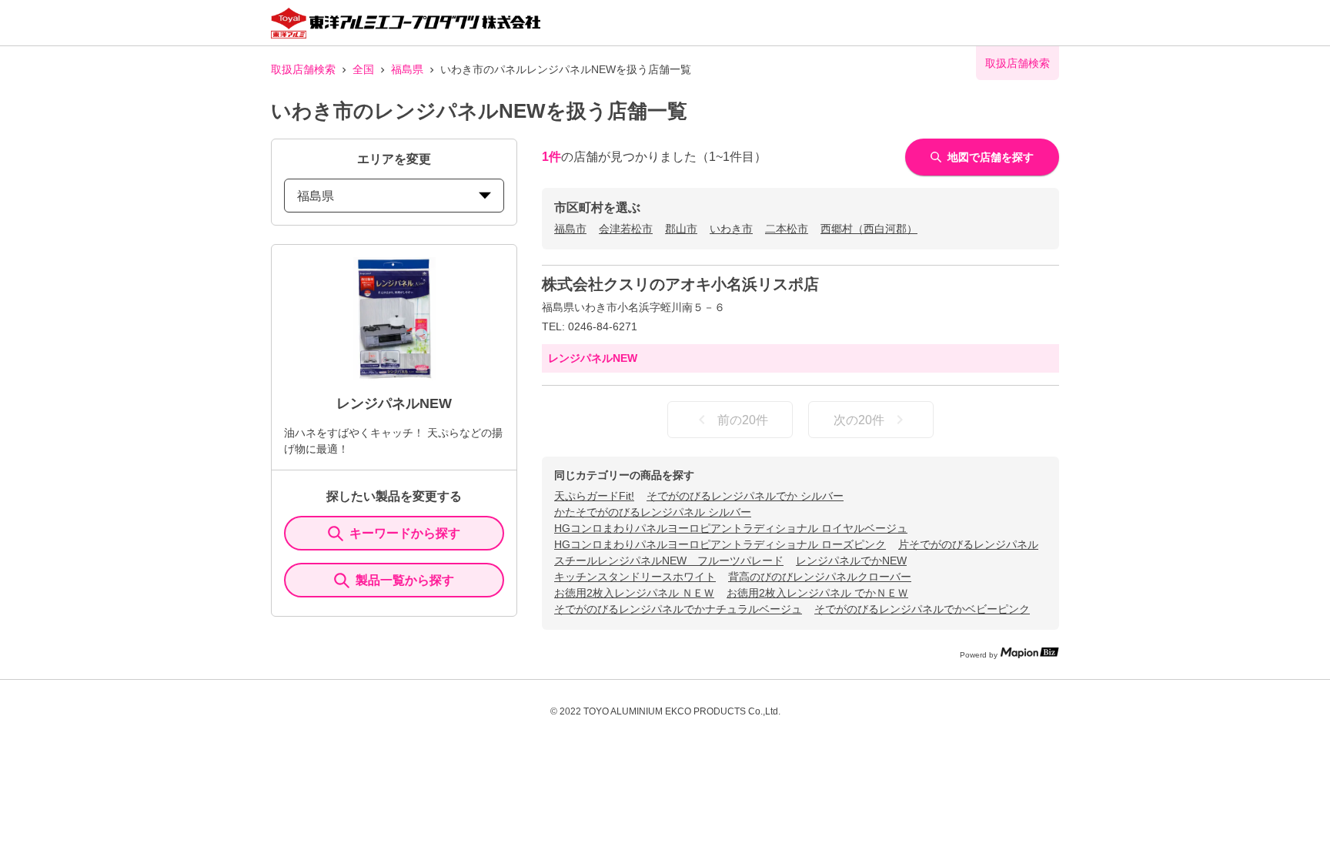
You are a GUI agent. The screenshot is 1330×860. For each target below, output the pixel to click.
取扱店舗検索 (303, 69)
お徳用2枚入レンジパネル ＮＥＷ (634, 593)
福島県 (407, 69)
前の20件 (742, 420)
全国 (363, 69)
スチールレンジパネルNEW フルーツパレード (669, 560)
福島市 (570, 229)
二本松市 (786, 229)
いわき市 (731, 229)
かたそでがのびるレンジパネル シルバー (652, 512)
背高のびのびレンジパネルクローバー (819, 577)
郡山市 (681, 229)
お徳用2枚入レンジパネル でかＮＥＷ (817, 593)
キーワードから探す (404, 533)
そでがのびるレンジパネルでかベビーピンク (922, 609)
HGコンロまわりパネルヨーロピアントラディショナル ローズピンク (720, 544)
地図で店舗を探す (990, 157)
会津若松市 (626, 229)
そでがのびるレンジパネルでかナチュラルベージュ (678, 609)
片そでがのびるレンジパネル (968, 544)
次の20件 (859, 420)
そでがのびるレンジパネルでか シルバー (745, 496)
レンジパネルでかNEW (851, 560)
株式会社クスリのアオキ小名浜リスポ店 (680, 284)
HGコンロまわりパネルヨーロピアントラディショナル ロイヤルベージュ (730, 528)
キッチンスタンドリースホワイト (635, 577)
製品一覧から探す (405, 580)
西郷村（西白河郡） (868, 229)
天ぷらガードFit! (594, 496)
